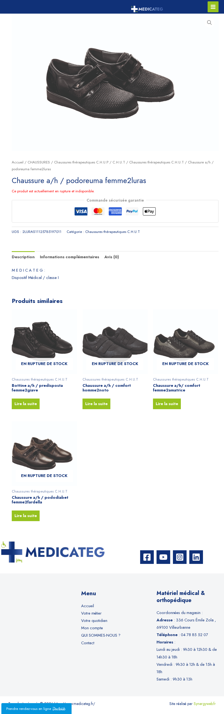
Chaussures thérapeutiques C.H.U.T (156, 162)
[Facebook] (147, 557)
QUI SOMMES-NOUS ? (100, 635)
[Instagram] (180, 557)
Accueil (17, 162)
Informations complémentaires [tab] (69, 257)
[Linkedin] (196, 557)
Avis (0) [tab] (111, 257)
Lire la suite (25, 403)
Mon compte (92, 628)
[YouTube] (163, 557)
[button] (209, 23)
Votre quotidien (94, 620)
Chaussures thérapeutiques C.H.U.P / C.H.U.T (89, 162)
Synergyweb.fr (205, 703)
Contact (87, 643)
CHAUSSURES (39, 162)
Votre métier (91, 613)
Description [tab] (23, 257)
